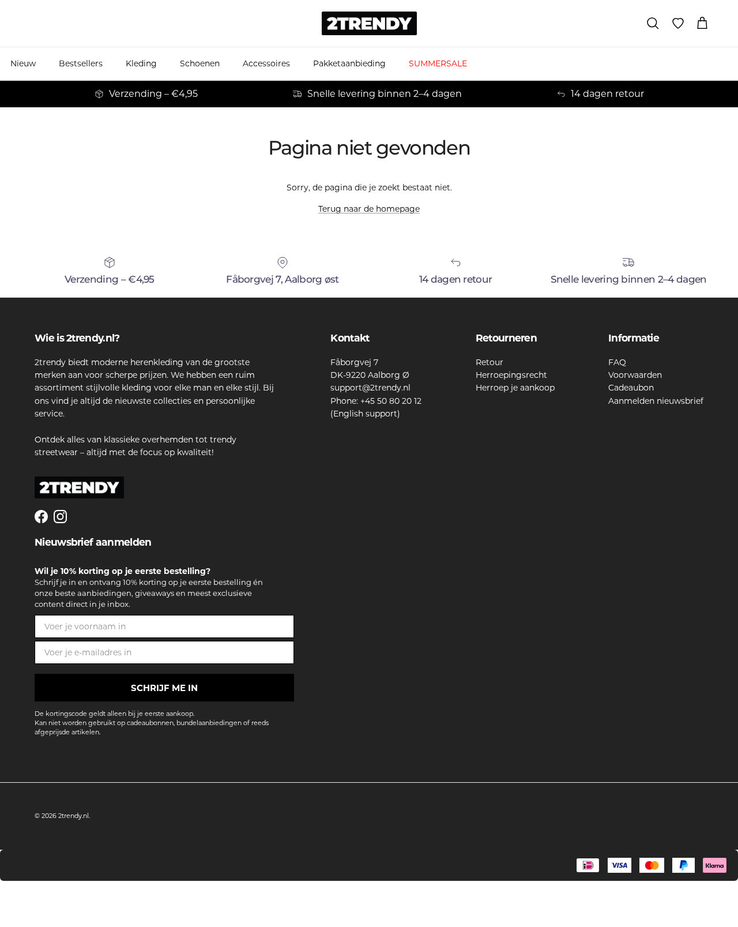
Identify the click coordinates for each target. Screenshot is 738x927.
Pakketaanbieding (349, 63)
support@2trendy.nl (370, 387)
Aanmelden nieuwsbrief (655, 401)
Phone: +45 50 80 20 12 (375, 401)
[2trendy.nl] (369, 23)
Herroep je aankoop (515, 387)
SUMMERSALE (438, 63)
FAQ (617, 362)
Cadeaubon (631, 387)
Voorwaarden (635, 375)
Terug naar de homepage (369, 209)
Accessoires (266, 63)
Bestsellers (81, 63)
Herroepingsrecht (511, 375)
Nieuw (23, 63)
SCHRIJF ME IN (164, 687)
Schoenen (200, 63)
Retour (489, 362)
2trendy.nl (73, 816)
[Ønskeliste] (678, 23)
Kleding (141, 63)
